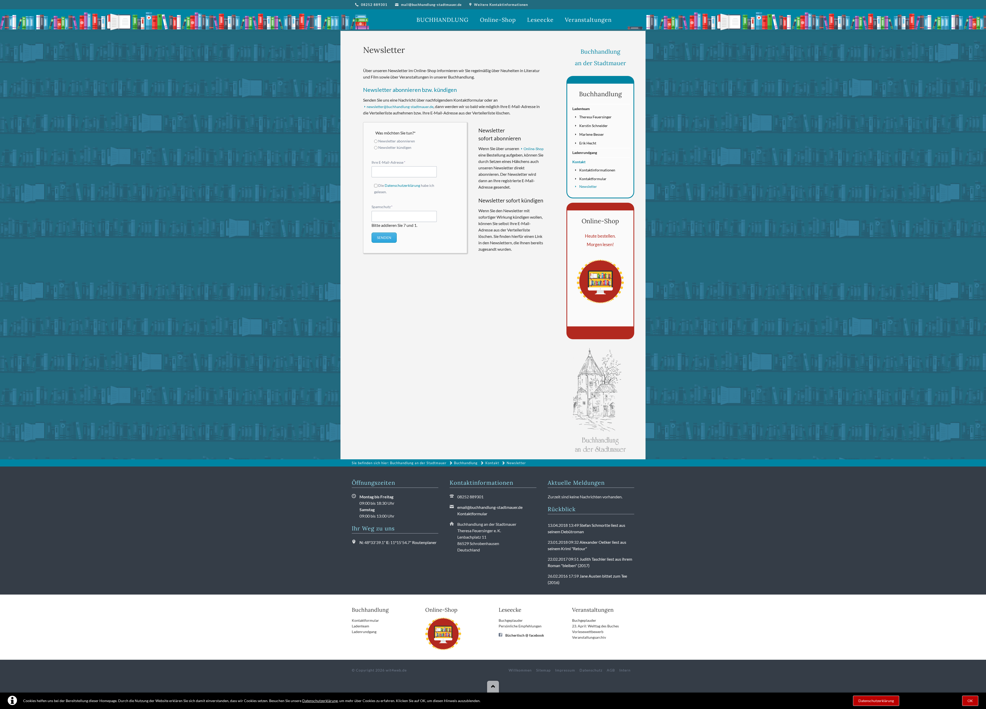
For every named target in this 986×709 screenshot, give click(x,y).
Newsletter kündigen (394, 147)
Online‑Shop (534, 149)
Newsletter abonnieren (396, 141)
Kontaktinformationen (597, 170)
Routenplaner (424, 542)
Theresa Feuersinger (595, 117)
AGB (611, 670)
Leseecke (510, 609)
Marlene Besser (591, 134)
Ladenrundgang (584, 152)
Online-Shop (600, 221)
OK (970, 700)
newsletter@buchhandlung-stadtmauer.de (400, 106)
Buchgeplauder (511, 620)
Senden (384, 237)
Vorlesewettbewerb (587, 631)
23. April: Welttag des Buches (595, 626)
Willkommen (520, 670)
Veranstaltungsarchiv (589, 637)
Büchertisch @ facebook (524, 635)
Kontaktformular (592, 179)
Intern (625, 670)
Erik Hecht (587, 143)
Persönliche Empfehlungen (520, 626)
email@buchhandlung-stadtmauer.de (490, 507)
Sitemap (543, 670)
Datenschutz (591, 670)
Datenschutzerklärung (320, 700)
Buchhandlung (600, 94)
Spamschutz (382, 206)
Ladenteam (581, 108)
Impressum (565, 670)
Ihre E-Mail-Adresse (388, 162)
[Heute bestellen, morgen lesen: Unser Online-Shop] (600, 281)
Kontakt (578, 162)
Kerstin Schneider (593, 125)
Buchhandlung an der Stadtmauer (418, 463)
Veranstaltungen (593, 609)
